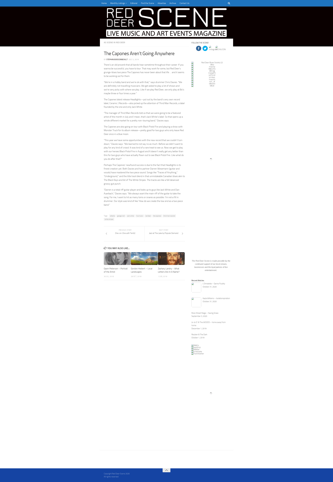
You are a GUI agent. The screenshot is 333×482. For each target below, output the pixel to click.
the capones (157, 216)
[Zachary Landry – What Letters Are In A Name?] (171, 258)
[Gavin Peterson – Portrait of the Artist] (117, 258)
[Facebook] (218, 475)
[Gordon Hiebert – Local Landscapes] (144, 258)
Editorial (133, 3)
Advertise (162, 3)
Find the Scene (147, 3)
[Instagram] (227, 475)
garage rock (121, 216)
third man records (169, 216)
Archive (172, 3)
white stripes (109, 219)
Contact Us (184, 3)
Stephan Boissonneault (117, 59)
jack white (130, 216)
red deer (148, 216)
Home (104, 3)
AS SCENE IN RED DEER (114, 42)
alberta (112, 216)
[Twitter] (223, 475)
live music (139, 216)
